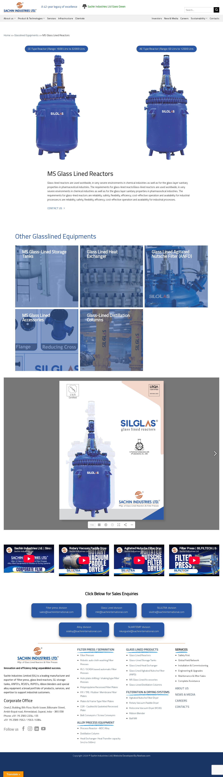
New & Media (171, 18)
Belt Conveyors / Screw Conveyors (97, 715)
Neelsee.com (143, 755)
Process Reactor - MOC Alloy (94, 728)
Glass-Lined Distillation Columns (145, 685)
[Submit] (216, 10)
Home (7, 35)
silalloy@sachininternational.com (84, 631)
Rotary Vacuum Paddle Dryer (144, 703)
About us (8, 18)
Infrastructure (65, 18)
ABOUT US (182, 688)
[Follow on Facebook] (23, 729)
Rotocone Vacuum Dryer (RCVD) (145, 708)
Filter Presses (87, 655)
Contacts (214, 18)
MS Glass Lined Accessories (143, 679)
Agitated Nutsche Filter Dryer (144, 698)
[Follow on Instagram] (30, 729)
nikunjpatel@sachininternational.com (139, 631)
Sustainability (198, 18)
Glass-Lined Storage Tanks (142, 660)
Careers (184, 18)
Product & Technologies (30, 18)
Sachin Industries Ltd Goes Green (106, 6)
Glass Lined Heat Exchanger (143, 665)
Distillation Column (89, 733)
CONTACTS (182, 706)
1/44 (92, 525)
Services (51, 18)
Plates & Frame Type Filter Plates (97, 701)
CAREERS (181, 700)
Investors (157, 18)
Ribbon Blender (137, 713)
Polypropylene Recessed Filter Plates (99, 687)
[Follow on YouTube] (43, 729)
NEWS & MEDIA (185, 694)
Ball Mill (133, 718)
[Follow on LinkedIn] (36, 729)
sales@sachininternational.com (56, 612)
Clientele (80, 18)
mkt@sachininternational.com (111, 612)
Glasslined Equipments (26, 35)
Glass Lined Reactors (140, 655)
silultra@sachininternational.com (166, 612)
